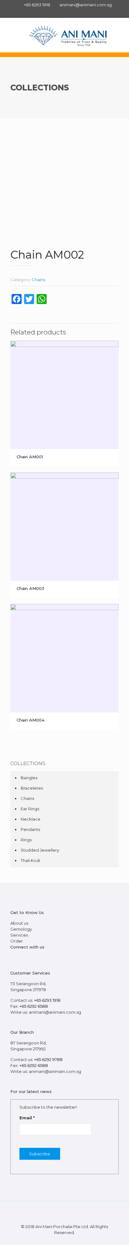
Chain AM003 (30, 588)
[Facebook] (64, 13)
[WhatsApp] (13, 957)
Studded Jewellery (40, 850)
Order (16, 940)
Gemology (21, 929)
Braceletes (32, 788)
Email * (27, 1117)
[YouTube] (36, 957)
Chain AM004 (30, 719)
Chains (38, 279)
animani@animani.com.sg (85, 4)
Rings (26, 839)
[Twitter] (28, 957)
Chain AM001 (30, 456)
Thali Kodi (30, 860)
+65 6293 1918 (37, 4)
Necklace (30, 819)
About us (19, 923)
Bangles (29, 777)
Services (19, 935)
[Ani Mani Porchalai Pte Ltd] (67, 35)
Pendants (30, 829)
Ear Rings (30, 808)
